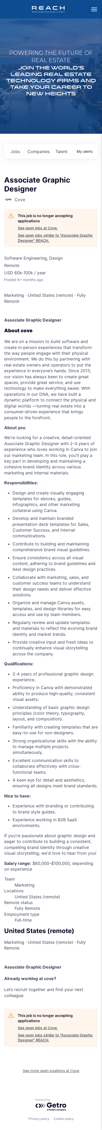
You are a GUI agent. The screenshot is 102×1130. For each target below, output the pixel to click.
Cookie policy (64, 1119)
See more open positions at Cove (51, 1070)
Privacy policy (39, 1119)
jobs (15, 151)
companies (38, 151)
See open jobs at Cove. (38, 228)
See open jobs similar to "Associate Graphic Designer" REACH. (55, 238)
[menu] (94, 9)
